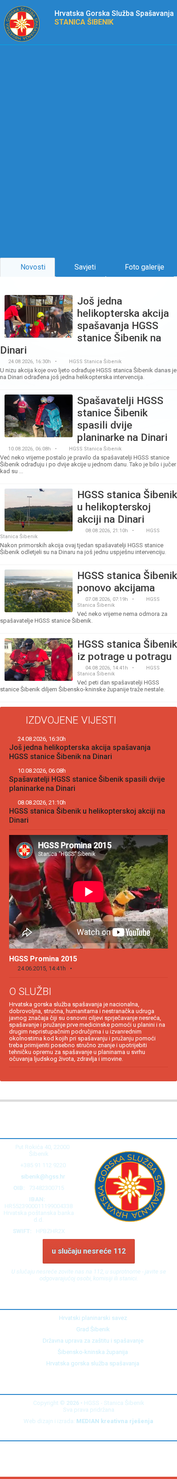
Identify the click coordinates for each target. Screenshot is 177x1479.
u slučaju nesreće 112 (89, 1251)
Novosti (30, 267)
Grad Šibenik (91, 1329)
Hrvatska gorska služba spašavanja (90, 1363)
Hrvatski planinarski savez (91, 1317)
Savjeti (83, 267)
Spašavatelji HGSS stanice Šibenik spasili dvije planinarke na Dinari (87, 780)
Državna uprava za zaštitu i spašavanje (91, 1340)
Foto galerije (142, 267)
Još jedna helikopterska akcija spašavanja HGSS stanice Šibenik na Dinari (80, 748)
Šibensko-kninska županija (91, 1352)
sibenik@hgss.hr (43, 1176)
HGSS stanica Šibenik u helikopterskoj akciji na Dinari (87, 811)
